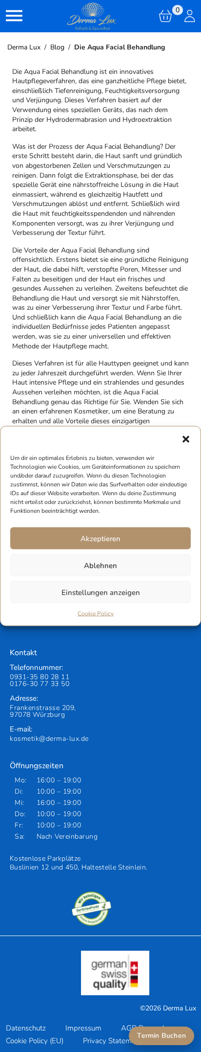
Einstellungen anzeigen (100, 592)
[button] (186, 439)
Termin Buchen (161, 1035)
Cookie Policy (96, 613)
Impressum (83, 1028)
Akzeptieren (100, 538)
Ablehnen (100, 565)
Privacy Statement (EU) (120, 1041)
